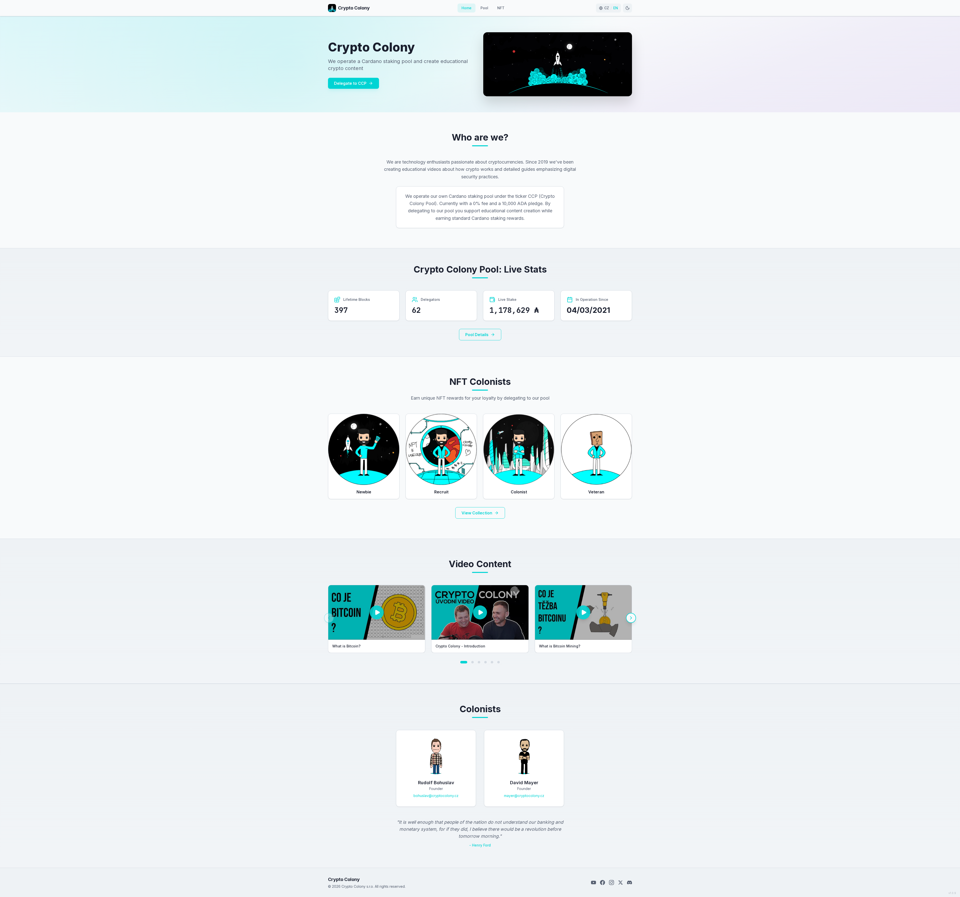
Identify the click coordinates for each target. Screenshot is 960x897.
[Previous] (329, 618)
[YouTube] (593, 882)
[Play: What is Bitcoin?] (376, 612)
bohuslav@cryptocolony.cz (436, 795)
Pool (484, 8)
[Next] (631, 618)
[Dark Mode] (627, 8)
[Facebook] (602, 882)
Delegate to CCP (350, 83)
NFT (500, 8)
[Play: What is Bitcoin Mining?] (583, 612)
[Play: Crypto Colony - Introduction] (480, 612)
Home (467, 8)
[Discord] (629, 882)
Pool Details (476, 334)
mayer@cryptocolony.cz (524, 795)
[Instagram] (611, 882)
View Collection (477, 512)
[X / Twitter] (620, 882)
